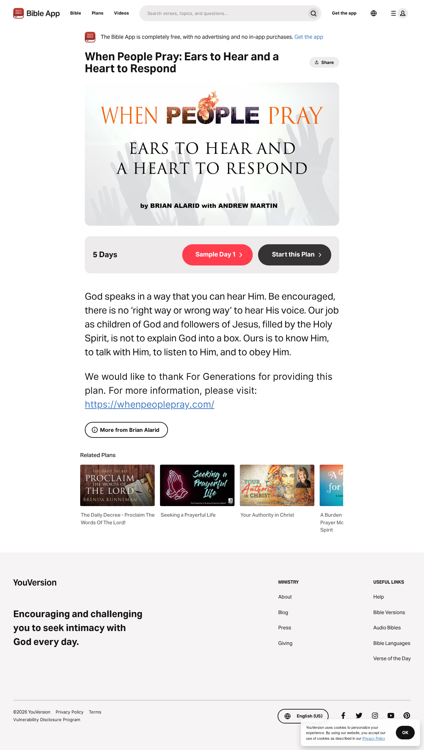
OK (405, 732)
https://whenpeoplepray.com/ (149, 404)
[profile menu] (398, 13)
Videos (121, 13)
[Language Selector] (373, 13)
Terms (95, 712)
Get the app (344, 13)
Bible (75, 13)
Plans (97, 13)
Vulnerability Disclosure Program (46, 719)
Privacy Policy (69, 712)
